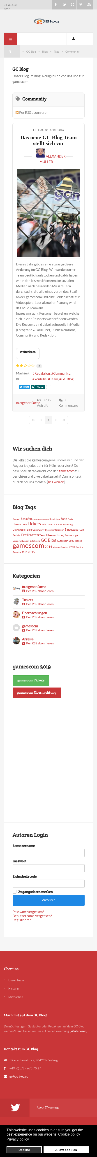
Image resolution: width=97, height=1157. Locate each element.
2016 (24, 552)
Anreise (17, 552)
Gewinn (64, 547)
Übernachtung (55, 535)
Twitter (64, 4)
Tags (56, 51)
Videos (56, 547)
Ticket (78, 540)
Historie (13, 988)
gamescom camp (40, 519)
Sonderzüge (71, 535)
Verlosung (67, 524)
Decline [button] (24, 1150)
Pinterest (81, 4)
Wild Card (47, 524)
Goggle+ (72, 4)
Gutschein (62, 540)
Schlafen (26, 518)
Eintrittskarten (74, 529)
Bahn (63, 518)
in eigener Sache (28, 403)
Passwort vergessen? (28, 912)
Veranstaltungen (21, 541)
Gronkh (16, 519)
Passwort (20, 861)
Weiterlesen (28, 352)
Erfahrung (35, 541)
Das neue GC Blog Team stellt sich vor (48, 140)
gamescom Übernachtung (36, 692)
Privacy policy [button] (18, 1139)
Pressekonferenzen (54, 530)
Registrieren (22, 920)
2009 (71, 541)
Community (61, 373)
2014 (48, 546)
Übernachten (20, 524)
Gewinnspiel (19, 529)
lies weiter (56, 482)
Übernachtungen (34, 613)
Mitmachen (15, 997)
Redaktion (42, 373)
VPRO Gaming (76, 547)
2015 (31, 552)
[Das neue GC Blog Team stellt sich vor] (48, 213)
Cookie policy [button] (69, 1134)
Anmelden (48, 900)
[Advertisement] (48, 765)
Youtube (89, 4)
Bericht (17, 535)
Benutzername (24, 846)
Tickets (34, 523)
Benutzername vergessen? (32, 916)
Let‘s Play (57, 524)
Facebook (56, 4)
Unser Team (16, 980)
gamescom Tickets (31, 680)
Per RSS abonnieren (33, 112)
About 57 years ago (48, 1107)
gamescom (66, 471)
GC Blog (31, 51)
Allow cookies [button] (66, 1150)
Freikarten (30, 535)
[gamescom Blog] (48, 20)
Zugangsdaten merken (35, 892)
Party (70, 519)
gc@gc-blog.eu (18, 1076)
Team (54, 379)
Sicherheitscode (25, 876)
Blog (45, 51)
